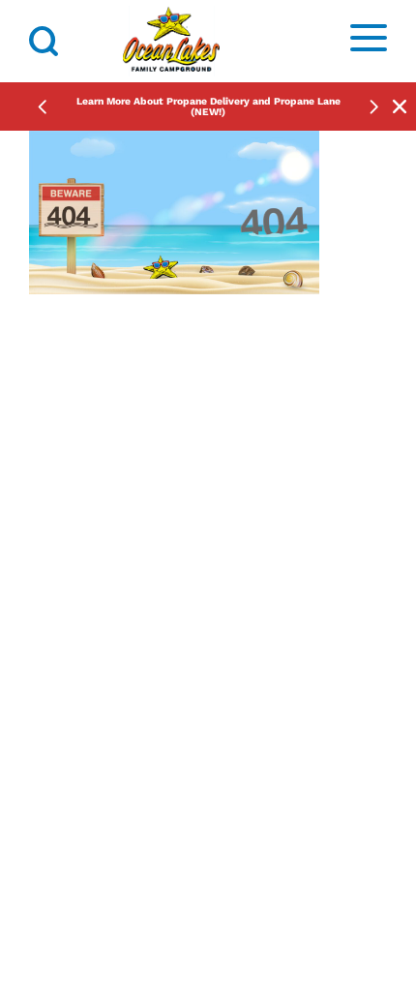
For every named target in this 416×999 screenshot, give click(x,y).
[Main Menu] (368, 41)
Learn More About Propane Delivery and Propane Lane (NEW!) (208, 106)
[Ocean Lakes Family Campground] (171, 41)
